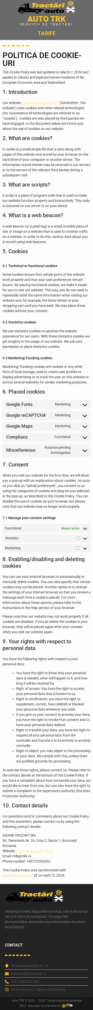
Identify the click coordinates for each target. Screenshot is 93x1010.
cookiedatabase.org (17, 875)
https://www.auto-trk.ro (40, 103)
